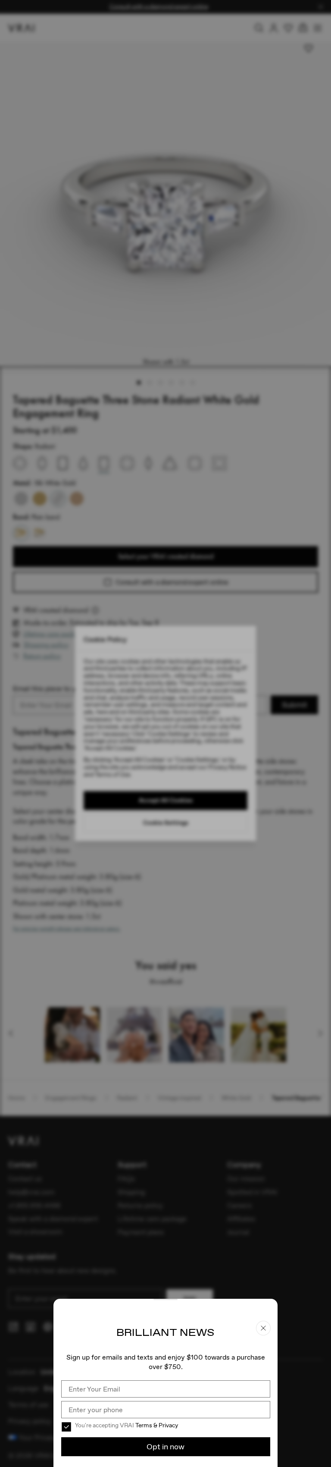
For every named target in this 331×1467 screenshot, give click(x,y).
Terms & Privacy (156, 1425)
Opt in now (165, 1446)
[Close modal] (165, 733)
